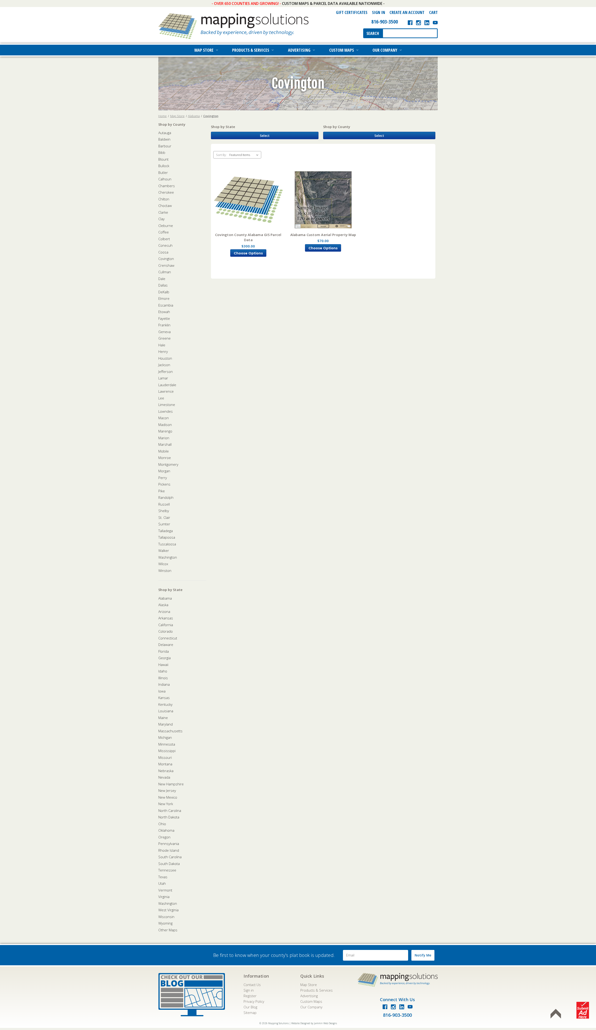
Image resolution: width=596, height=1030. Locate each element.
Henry (163, 351)
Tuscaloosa (167, 544)
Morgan (164, 471)
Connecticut (167, 638)
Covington (166, 258)
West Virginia (168, 910)
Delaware (165, 644)
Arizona (164, 611)
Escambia (165, 305)
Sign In (378, 12)
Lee (161, 398)
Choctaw (165, 205)
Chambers (166, 185)
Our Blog (250, 1007)
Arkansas (165, 618)
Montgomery (168, 464)
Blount (163, 159)
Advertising (299, 50)
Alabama (165, 598)
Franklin (164, 325)
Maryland (165, 724)
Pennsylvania (168, 843)
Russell (164, 504)
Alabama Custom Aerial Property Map (323, 234)
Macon (163, 417)
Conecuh (165, 245)
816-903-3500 (384, 21)
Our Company (384, 50)
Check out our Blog (191, 994)
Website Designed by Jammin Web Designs (314, 1023)
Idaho (162, 671)
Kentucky (165, 704)
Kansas (164, 697)
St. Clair (164, 517)
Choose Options (248, 253)
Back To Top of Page (555, 1014)
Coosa (163, 252)
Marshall (165, 444)
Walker (163, 550)
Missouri (165, 757)
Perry (162, 477)
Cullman (164, 272)
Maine (163, 717)
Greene (164, 338)
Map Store (203, 50)
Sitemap (250, 1012)
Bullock (163, 165)
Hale (161, 345)
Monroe (164, 457)
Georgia (164, 657)
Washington (167, 557)
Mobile (163, 451)
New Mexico (167, 797)
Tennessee (167, 870)
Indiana (164, 684)
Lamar (163, 378)
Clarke (163, 212)
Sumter (164, 524)
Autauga (164, 132)
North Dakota (168, 817)
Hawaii (163, 664)
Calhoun (164, 179)
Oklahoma (166, 830)
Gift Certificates (351, 12)
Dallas (163, 285)
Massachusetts (170, 731)
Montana (165, 764)
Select (265, 135)
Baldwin (164, 139)
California (165, 624)
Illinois (163, 677)
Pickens (164, 484)
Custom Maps (341, 50)
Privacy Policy (254, 1001)
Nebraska (165, 770)
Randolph (165, 497)
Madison (165, 424)
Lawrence (166, 391)
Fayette (164, 318)
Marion (163, 438)
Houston (165, 358)
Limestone (166, 404)
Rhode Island (168, 850)
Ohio (162, 823)
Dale (161, 278)
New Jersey (167, 790)
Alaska (163, 604)
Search (372, 33)
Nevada (164, 777)
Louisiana (165, 711)
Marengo (165, 431)
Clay (161, 218)
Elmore (163, 298)
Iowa (162, 691)
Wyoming (165, 923)
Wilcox (163, 563)
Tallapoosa (166, 537)
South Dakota (169, 863)
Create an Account (406, 12)
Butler (163, 172)
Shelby (163, 510)
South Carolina (170, 856)
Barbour (164, 146)
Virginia (163, 896)
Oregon (164, 837)
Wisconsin (166, 916)
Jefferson (165, 371)
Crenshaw (166, 265)
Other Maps (167, 930)
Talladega (165, 530)
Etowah (164, 311)
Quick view (248, 200)
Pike (161, 491)
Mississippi (167, 750)
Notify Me (423, 955)
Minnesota (166, 744)
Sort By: (221, 155)
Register (250, 995)
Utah (162, 883)
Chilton (163, 199)
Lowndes (165, 411)
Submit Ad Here (582, 1010)
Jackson (164, 364)
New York (165, 803)
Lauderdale (167, 384)
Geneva (164, 331)
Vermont (165, 890)
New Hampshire (171, 784)
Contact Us (252, 984)
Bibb (161, 152)
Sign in (249, 990)
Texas (162, 877)
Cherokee (166, 192)
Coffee (163, 232)
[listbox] (245, 154)
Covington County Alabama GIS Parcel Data (248, 237)
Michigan (165, 737)
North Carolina (169, 810)
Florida (163, 651)
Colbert (164, 238)
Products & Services (250, 50)
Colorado (165, 631)
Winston (164, 570)
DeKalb (163, 292)
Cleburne (165, 225)
